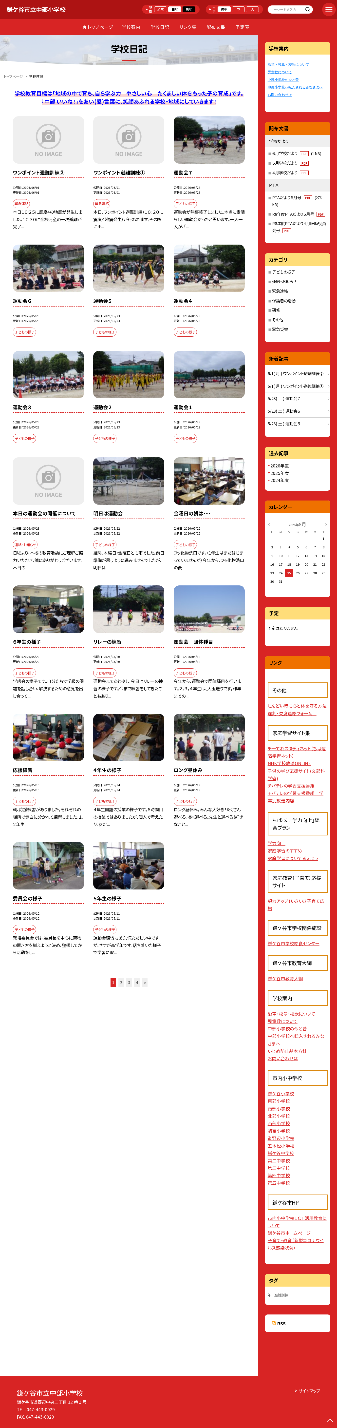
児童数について (280, 72)
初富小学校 (279, 1130)
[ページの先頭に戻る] (330, 1421)
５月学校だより (289, 163)
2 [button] (121, 982)
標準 (224, 9)
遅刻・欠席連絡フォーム (292, 713)
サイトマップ (309, 1391)
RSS (281, 1323)
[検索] (308, 9)
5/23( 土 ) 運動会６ (284, 411)
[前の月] (269, 523)
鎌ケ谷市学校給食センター (293, 943)
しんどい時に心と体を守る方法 (297, 705)
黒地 (189, 9)
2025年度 (279, 473)
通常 (160, 9)
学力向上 (276, 843)
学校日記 (159, 26)
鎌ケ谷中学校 (281, 1153)
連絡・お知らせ (284, 281)
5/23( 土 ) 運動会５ (284, 423)
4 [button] (137, 982)
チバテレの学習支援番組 (291, 785)
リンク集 (187, 26)
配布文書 (215, 26)
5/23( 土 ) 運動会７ (284, 398)
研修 (276, 310)
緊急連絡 (280, 291)
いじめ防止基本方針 (287, 1051)
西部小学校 (279, 1123)
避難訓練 (281, 1295)
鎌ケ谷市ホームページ (289, 1233)
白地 (175, 9)
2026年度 (279, 466)
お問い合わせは (280, 95)
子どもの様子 (283, 272)
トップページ (100, 26)
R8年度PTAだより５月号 (297, 214)
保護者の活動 (284, 301)
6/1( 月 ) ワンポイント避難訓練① (295, 386)
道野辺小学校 (281, 1138)
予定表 (242, 26)
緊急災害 (280, 329)
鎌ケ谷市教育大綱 (285, 978)
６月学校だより (296, 153)
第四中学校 (279, 1175)
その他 (277, 320)
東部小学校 (279, 1101)
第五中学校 (279, 1182)
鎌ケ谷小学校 (281, 1093)
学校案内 (131, 26)
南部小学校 (279, 1108)
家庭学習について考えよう (293, 858)
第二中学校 (279, 1160)
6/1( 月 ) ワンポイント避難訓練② (295, 373)
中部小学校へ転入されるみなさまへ (295, 87)
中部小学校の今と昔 (283, 80)
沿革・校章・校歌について (288, 64)
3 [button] (129, 982)
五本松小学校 (281, 1145)
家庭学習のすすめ (285, 850)
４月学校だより (289, 172)
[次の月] (326, 523)
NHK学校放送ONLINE (289, 763)
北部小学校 (279, 1116)
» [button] (145, 982)
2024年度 (279, 480)
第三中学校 (279, 1168)
